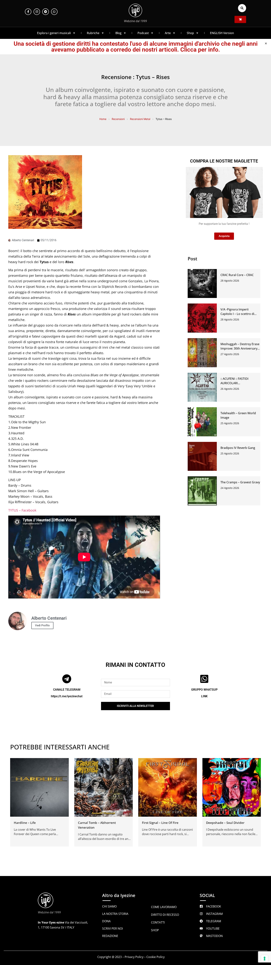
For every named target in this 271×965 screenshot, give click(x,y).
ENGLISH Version (222, 33)
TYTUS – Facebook (22, 510)
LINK (204, 696)
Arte (168, 33)
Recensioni (118, 119)
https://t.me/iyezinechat (66, 696)
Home (102, 119)
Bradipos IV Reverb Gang (237, 448)
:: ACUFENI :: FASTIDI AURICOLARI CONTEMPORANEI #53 (236, 383)
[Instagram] (37, 11)
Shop (190, 33)
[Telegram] (45, 11)
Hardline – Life (25, 823)
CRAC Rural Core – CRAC (237, 275)
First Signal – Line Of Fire (160, 823)
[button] (242, 8)
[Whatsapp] (54, 11)
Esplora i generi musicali (54, 33)
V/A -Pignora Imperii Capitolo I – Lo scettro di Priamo (237, 313)
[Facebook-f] (28, 11)
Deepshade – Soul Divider (225, 823)
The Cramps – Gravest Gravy (240, 482)
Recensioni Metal (140, 119)
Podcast (143, 33)
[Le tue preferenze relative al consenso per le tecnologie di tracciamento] (264, 958)
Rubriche (93, 33)
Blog (118, 33)
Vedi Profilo (42, 625)
